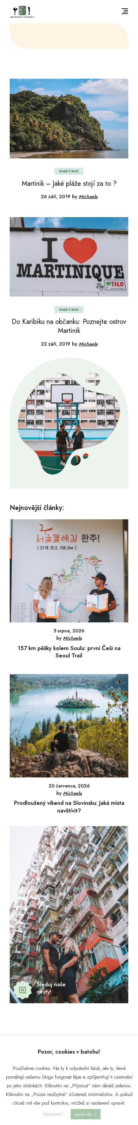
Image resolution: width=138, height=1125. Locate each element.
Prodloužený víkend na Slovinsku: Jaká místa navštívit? (69, 806)
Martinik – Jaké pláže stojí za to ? (69, 183)
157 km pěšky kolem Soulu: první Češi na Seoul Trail (69, 651)
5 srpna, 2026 (69, 630)
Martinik (69, 171)
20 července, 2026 (69, 785)
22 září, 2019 (55, 344)
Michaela (88, 196)
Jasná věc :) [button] (85, 1114)
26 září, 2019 (55, 196)
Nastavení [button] (52, 1114)
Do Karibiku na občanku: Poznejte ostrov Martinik (69, 326)
